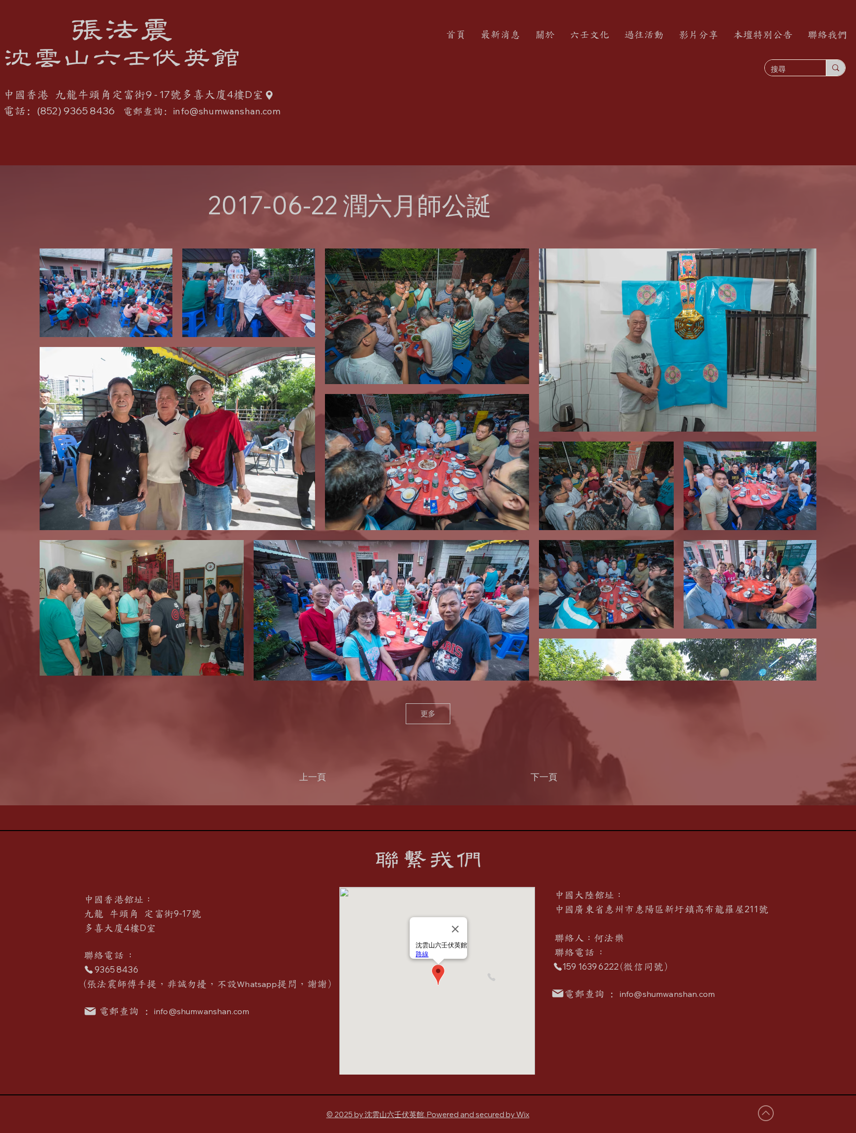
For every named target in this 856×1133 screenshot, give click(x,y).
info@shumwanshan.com (201, 1011)
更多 (428, 713)
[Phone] (491, 977)
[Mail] (557, 993)
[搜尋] (835, 68)
